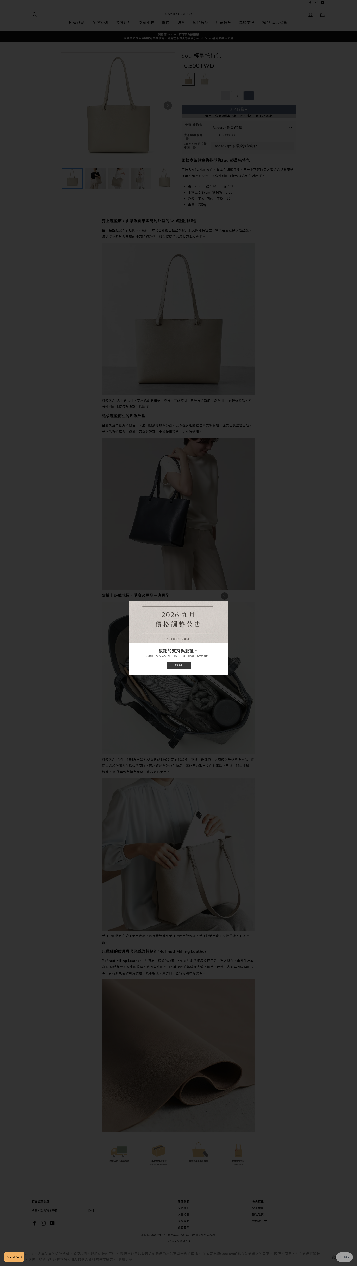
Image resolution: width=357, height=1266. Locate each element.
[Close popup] (224, 596)
